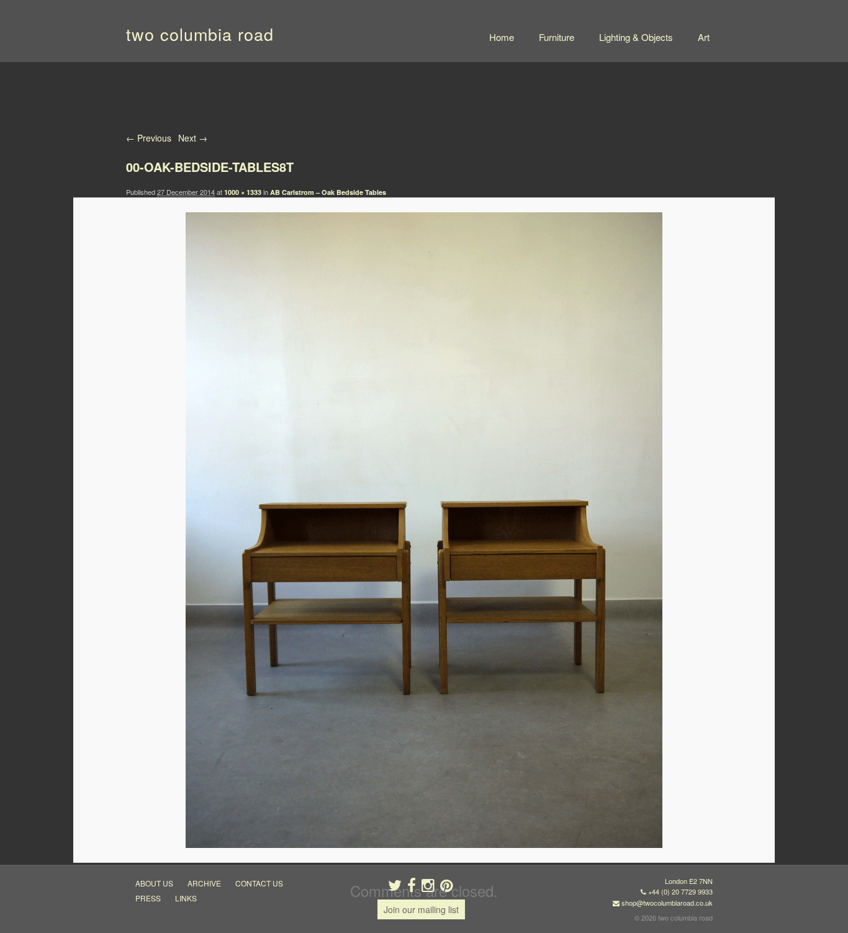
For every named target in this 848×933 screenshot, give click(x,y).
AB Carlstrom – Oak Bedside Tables (328, 192)
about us (154, 883)
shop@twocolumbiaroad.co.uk (667, 903)
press (148, 898)
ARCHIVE (204, 883)
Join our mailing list (421, 909)
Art (704, 36)
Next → (192, 138)
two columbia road (200, 34)
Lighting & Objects (636, 36)
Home (501, 36)
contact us (259, 883)
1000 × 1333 (242, 192)
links (186, 898)
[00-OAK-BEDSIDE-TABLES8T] (423, 530)
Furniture (556, 36)
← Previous (148, 138)
